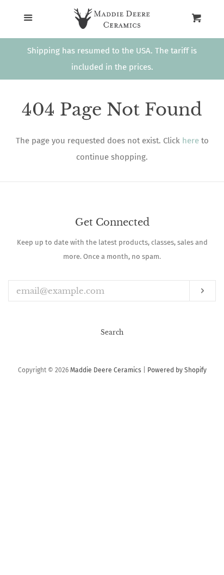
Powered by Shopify (177, 370)
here (190, 141)
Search (112, 332)
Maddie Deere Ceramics (105, 370)
